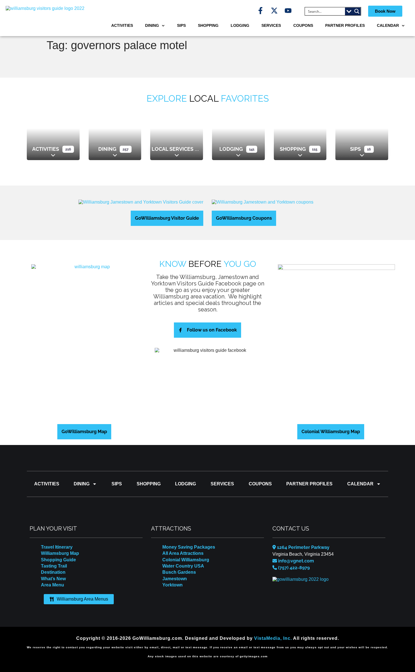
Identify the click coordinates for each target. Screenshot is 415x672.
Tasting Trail (54, 566)
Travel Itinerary (57, 547)
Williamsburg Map (60, 553)
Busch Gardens (179, 572)
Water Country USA (183, 566)
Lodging (240, 25)
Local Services (172, 149)
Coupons (303, 25)
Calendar (388, 25)
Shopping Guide (58, 559)
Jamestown (174, 578)
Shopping (208, 25)
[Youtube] (288, 10)
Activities (122, 25)
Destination (53, 572)
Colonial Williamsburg (185, 559)
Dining (152, 25)
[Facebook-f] (260, 10)
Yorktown (172, 584)
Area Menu (52, 584)
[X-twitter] (274, 10)
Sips (181, 25)
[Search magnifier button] (357, 11)
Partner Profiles (345, 25)
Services (271, 25)
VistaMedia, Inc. (273, 638)
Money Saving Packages (188, 547)
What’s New (53, 578)
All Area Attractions (183, 553)
